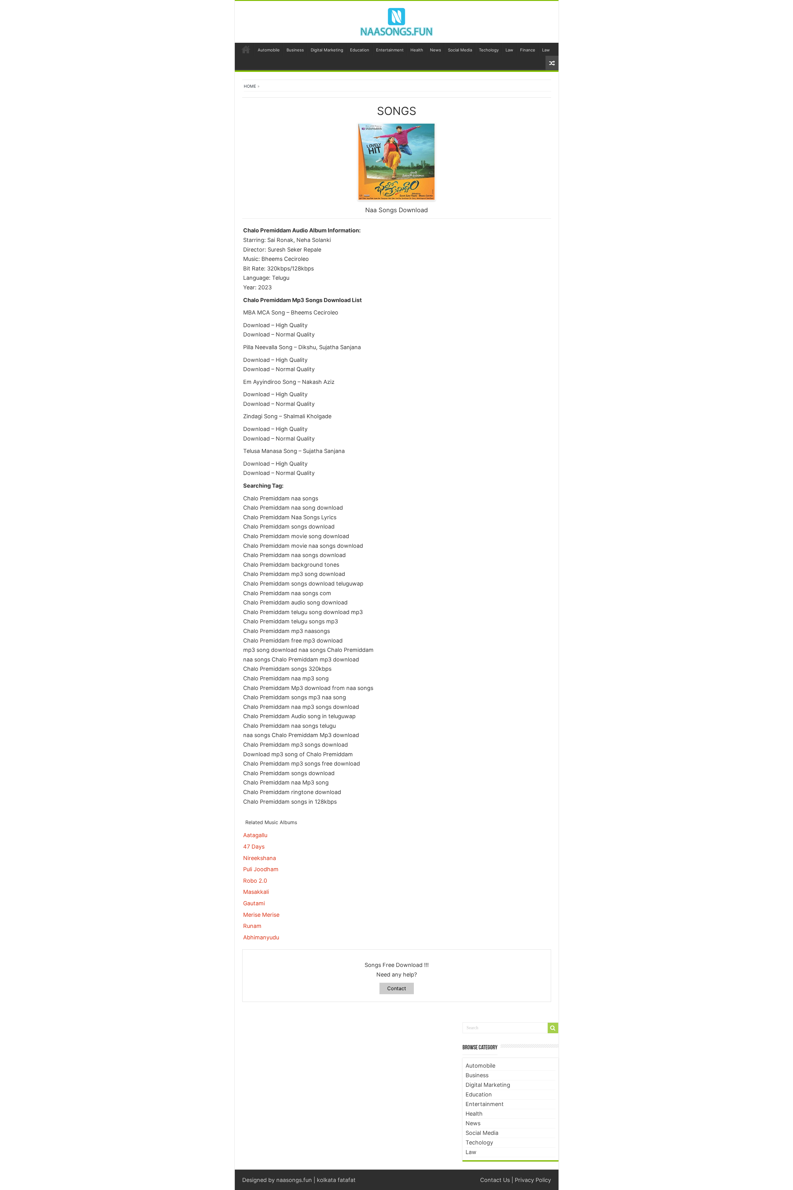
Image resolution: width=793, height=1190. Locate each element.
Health (416, 49)
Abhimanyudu (261, 937)
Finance (527, 49)
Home (246, 49)
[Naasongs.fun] (396, 20)
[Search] (553, 1028)
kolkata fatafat (336, 1180)
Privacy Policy (533, 1180)
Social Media (460, 49)
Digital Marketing (327, 49)
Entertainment (390, 49)
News (435, 49)
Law (509, 49)
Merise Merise (261, 914)
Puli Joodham (260, 869)
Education (359, 49)
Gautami (254, 903)
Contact (396, 988)
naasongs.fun (294, 1180)
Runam (252, 926)
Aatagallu (255, 835)
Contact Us (495, 1180)
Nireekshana (259, 858)
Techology (489, 49)
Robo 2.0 (255, 880)
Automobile (269, 49)
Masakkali (256, 892)
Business (295, 49)
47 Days (254, 846)
